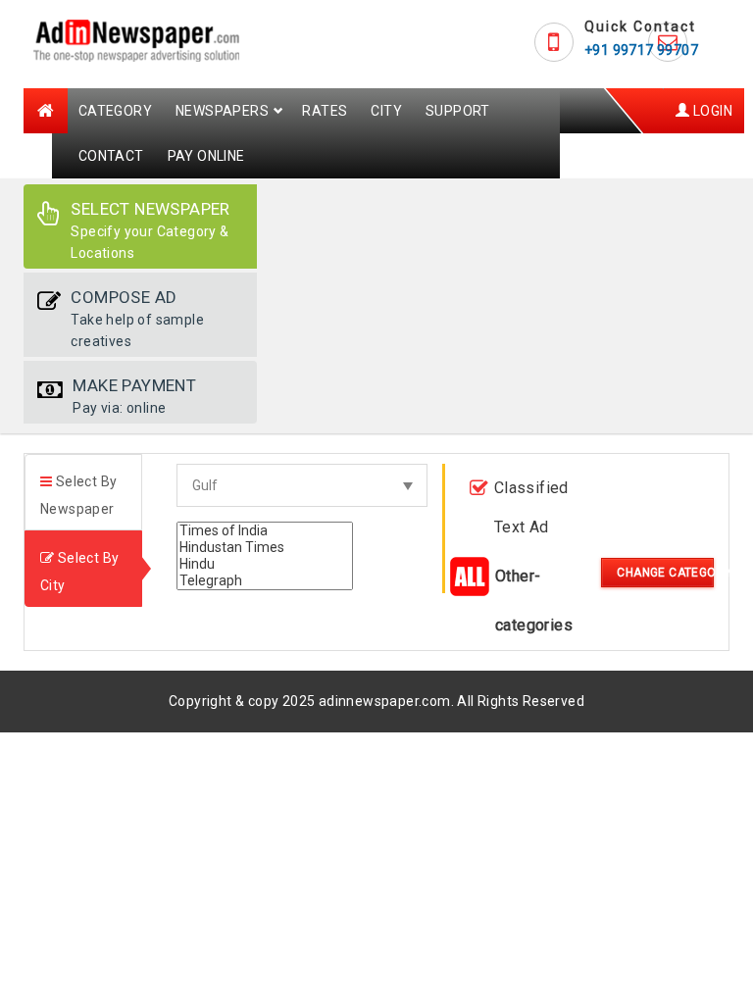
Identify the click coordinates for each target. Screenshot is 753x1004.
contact (111, 156)
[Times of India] (264, 531)
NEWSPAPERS (222, 111)
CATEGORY (115, 111)
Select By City (79, 571)
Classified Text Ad (531, 507)
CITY (386, 111)
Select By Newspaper (78, 495)
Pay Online (206, 156)
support (458, 111)
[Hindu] (264, 564)
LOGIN (711, 111)
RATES (324, 111)
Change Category (665, 572)
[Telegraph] (264, 581)
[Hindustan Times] (264, 547)
